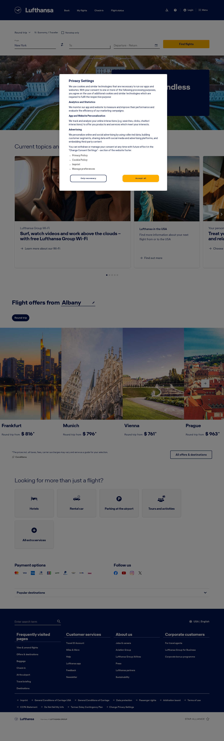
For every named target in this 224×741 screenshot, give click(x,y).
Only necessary (88, 178)
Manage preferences (83, 169)
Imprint (76, 164)
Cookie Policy (79, 160)
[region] (113, 132)
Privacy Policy (80, 155)
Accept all (140, 178)
